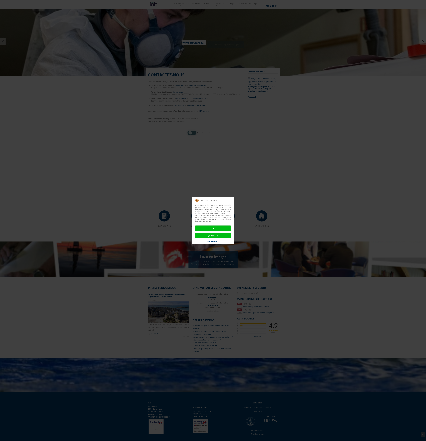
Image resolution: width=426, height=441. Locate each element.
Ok (213, 228)
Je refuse (213, 235)
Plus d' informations (213, 241)
